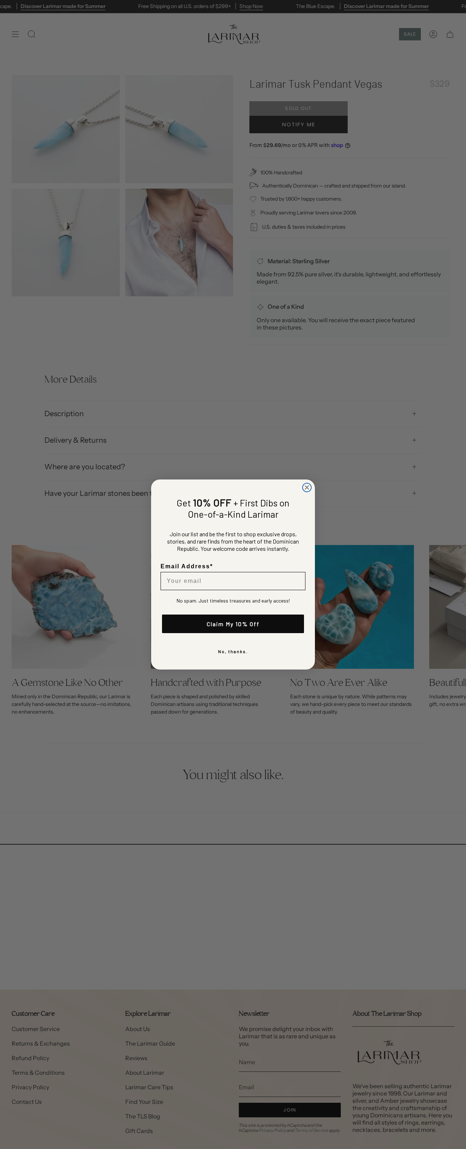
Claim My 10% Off (233, 623)
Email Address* (187, 566)
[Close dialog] (307, 487)
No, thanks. (233, 651)
